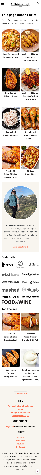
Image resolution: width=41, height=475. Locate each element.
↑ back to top (20, 393)
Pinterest (20, 447)
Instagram (20, 437)
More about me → (20, 247)
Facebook (20, 441)
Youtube (20, 444)
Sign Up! (10, 427)
